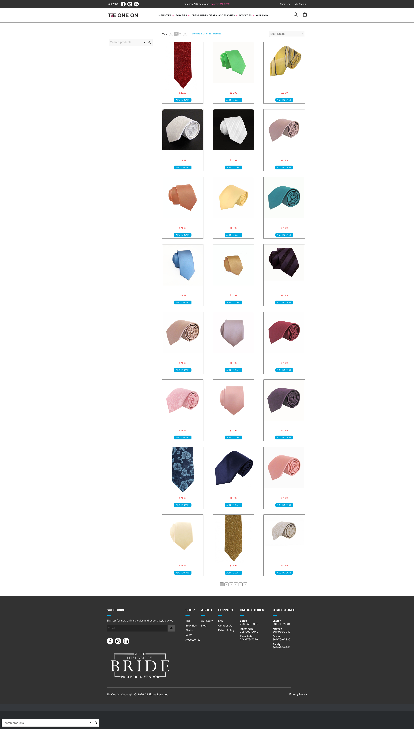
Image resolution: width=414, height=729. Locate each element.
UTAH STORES (284, 610)
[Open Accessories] (236, 15)
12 (171, 34)
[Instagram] (129, 4)
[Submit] (171, 628)
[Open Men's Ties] (173, 15)
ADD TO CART (183, 100)
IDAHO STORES (252, 610)
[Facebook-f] (123, 4)
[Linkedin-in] (136, 4)
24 (175, 34)
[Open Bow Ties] (189, 15)
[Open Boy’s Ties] (253, 15)
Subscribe (116, 610)
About (207, 610)
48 (180, 34)
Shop (190, 610)
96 (185, 34)
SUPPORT (226, 610)
